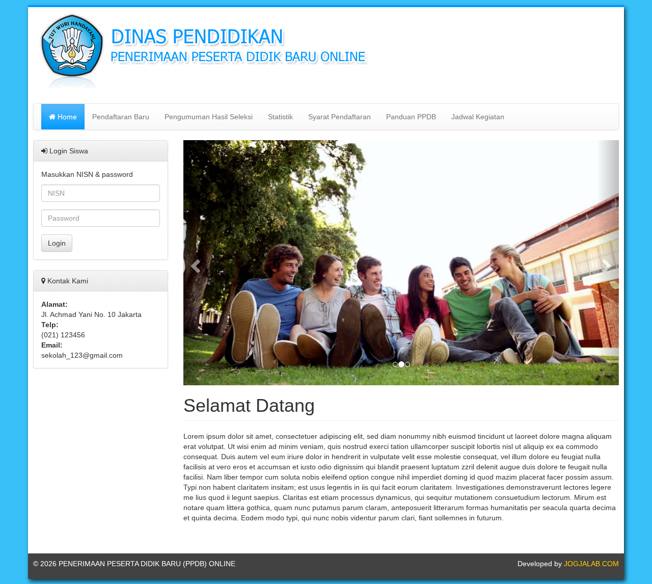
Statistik (280, 117)
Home (66, 117)
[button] (194, 262)
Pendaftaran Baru (120, 117)
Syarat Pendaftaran (339, 117)
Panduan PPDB (411, 117)
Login (57, 243)
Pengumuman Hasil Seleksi (209, 117)
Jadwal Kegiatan (477, 117)
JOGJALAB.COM (591, 564)
